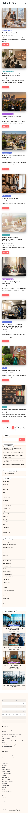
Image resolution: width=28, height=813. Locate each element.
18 (6, 712)
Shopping (5, 595)
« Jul (3, 721)
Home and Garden (7, 574)
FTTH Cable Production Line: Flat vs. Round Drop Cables (13, 460)
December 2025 (7, 503)
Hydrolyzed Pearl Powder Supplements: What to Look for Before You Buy (12, 239)
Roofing (5, 587)
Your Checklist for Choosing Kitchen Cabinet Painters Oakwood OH (13, 465)
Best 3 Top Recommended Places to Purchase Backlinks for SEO (13, 74)
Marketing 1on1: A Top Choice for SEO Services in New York (12, 449)
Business (5, 550)
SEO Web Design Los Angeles (11, 116)
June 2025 (5, 519)
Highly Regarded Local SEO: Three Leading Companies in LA (13, 456)
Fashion (5, 558)
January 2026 (6, 500)
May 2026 (5, 489)
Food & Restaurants (6, 321)
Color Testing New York (9, 33)
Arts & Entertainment (7, 30)
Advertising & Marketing (7, 71)
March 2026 (6, 495)
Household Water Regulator (11, 370)
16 (23, 709)
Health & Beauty (6, 235)
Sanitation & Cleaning (7, 153)
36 (23, 427)
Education (5, 555)
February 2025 (6, 530)
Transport (5, 601)
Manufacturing (6, 582)
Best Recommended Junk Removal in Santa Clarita (13, 156)
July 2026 (5, 484)
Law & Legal (6, 579)
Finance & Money (7, 563)
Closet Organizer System (10, 198)
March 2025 (6, 527)
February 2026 (6, 497)
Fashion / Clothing (6, 195)
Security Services (7, 593)
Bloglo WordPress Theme (14, 810)
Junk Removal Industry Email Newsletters (11, 282)
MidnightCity (9, 3)
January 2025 (6, 532)
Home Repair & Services (8, 577)
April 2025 (5, 524)
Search (7, 435)
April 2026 (5, 492)
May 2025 (5, 522)
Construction (6, 552)
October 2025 (6, 508)
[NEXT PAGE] (14, 430)
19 (9, 712)
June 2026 (5, 487)
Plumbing (4, 367)
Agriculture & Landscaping (9, 544)
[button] (4, 427)
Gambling (5, 568)
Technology (6, 598)
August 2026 (6, 481)
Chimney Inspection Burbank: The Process (13, 452)
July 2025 (5, 516)
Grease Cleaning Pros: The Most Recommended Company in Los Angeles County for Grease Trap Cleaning (12, 327)
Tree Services (6, 603)
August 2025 (6, 513)
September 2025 (7, 511)
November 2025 (7, 505)
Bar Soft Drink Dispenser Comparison (14, 409)
